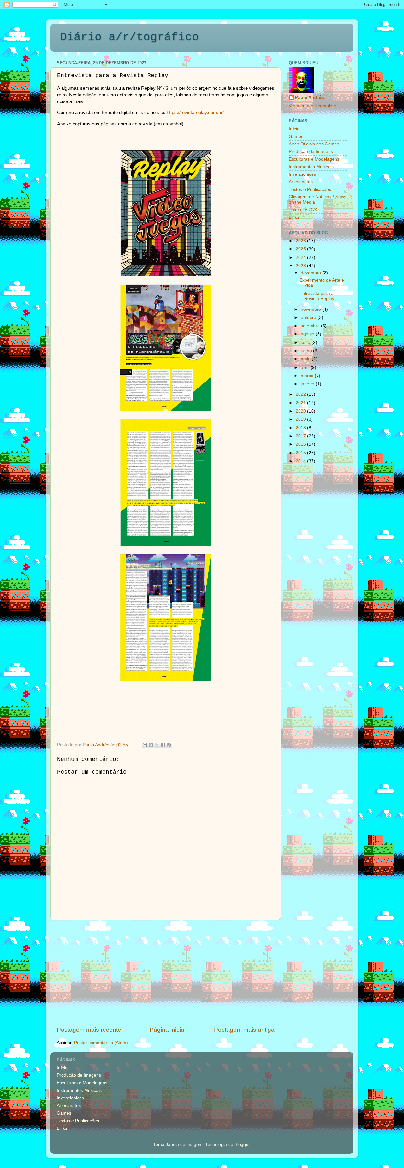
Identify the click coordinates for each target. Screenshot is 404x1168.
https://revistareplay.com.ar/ (195, 112)
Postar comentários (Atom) (101, 1042)
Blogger (242, 1144)
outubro (309, 317)
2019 (301, 419)
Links (294, 217)
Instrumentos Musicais (311, 166)
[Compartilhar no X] (157, 745)
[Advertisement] (166, 973)
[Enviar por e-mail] (145, 745)
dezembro (311, 273)
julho (306, 342)
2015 (301, 452)
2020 (301, 411)
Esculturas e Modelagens (314, 159)
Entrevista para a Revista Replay (317, 296)
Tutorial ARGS (303, 209)
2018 (301, 427)
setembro (311, 325)
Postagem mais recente (89, 1029)
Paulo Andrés (309, 97)
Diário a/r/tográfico (129, 37)
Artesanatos (301, 182)
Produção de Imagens (311, 151)
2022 (301, 394)
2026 (301, 240)
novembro (311, 309)
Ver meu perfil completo (312, 105)
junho (307, 350)
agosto (308, 334)
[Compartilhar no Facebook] (163, 745)
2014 (301, 461)
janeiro (308, 384)
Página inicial (168, 1029)
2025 (301, 249)
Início (294, 128)
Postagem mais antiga (244, 1029)
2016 (301, 444)
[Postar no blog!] (151, 745)
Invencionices (302, 174)
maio (306, 359)
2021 (301, 403)
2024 (301, 257)
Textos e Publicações (310, 189)
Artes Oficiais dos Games (314, 144)
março (308, 375)
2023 (301, 265)
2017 (301, 436)
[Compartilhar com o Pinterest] (169, 745)
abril (306, 367)
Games (296, 136)
